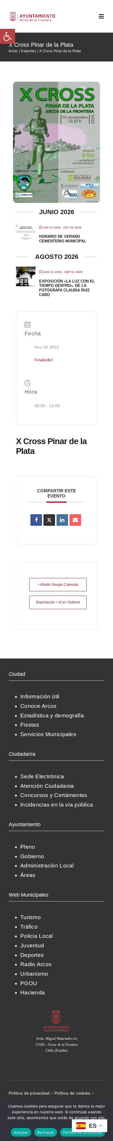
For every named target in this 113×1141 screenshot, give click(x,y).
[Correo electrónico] (75, 520)
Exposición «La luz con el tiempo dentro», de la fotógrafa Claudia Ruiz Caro (67, 288)
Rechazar (45, 1132)
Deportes (32, 955)
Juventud (32, 945)
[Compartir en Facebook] (36, 520)
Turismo (30, 917)
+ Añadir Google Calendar (58, 585)
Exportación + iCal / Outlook (58, 602)
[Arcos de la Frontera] (56, 1012)
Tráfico (29, 927)
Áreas (27, 875)
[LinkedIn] (62, 520)
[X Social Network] (49, 520)
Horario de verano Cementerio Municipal (62, 238)
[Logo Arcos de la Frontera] (33, 13)
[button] (7, 36)
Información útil (39, 696)
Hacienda (32, 993)
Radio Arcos (36, 964)
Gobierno (32, 856)
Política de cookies (72, 1093)
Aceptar (21, 1132)
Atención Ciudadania (47, 786)
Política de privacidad (29, 1093)
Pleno (27, 847)
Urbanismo (34, 974)
